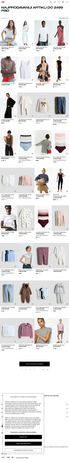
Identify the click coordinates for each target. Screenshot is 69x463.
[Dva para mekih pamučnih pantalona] (60, 105)
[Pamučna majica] (25, 33)
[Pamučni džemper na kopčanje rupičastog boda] (25, 331)
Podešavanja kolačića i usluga (23, 450)
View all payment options (22, 457)
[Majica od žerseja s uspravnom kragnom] (25, 256)
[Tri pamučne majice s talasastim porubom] (25, 180)
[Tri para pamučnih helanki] (60, 218)
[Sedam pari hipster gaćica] (25, 143)
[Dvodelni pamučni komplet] (60, 256)
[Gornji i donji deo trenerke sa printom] (25, 218)
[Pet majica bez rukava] (8, 331)
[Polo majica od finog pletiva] (8, 69)
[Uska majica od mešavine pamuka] (8, 218)
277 (43, 369)
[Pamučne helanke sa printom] (43, 256)
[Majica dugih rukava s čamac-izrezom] (43, 143)
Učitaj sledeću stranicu (34, 364)
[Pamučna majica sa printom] (43, 105)
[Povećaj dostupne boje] (54, 51)
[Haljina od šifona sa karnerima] (60, 33)
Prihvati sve (23, 437)
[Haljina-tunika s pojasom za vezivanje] (43, 69)
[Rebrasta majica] (8, 33)
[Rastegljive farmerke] (8, 293)
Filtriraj (62, 18)
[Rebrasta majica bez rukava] (25, 69)
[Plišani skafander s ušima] (25, 293)
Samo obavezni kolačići (23, 443)
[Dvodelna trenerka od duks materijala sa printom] (60, 293)
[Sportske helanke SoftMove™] (60, 180)
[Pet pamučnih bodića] (8, 180)
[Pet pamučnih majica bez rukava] (8, 256)
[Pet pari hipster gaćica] (60, 143)
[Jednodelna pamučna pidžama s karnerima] (25, 105)
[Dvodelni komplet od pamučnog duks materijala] (8, 105)
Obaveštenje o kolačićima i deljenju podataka (23, 432)
